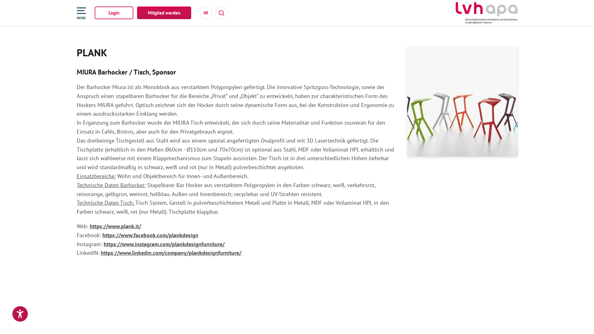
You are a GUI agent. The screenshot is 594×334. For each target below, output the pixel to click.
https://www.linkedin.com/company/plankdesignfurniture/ (171, 252)
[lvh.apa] (487, 13)
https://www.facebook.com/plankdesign (150, 235)
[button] (20, 314)
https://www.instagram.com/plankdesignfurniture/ (164, 244)
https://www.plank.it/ (115, 226)
